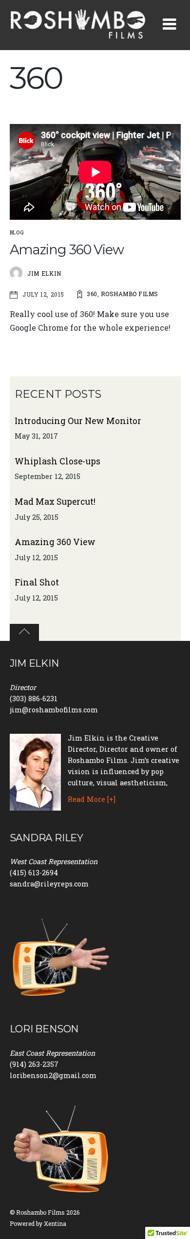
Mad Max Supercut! (55, 501)
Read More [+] (91, 799)
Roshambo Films (129, 294)
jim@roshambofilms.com (54, 709)
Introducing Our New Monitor (78, 420)
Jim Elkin (44, 273)
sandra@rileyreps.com (49, 883)
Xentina (55, 1223)
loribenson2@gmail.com (53, 1075)
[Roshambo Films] (78, 35)
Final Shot (37, 582)
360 (92, 294)
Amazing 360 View (67, 250)
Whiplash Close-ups (57, 461)
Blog (17, 232)
